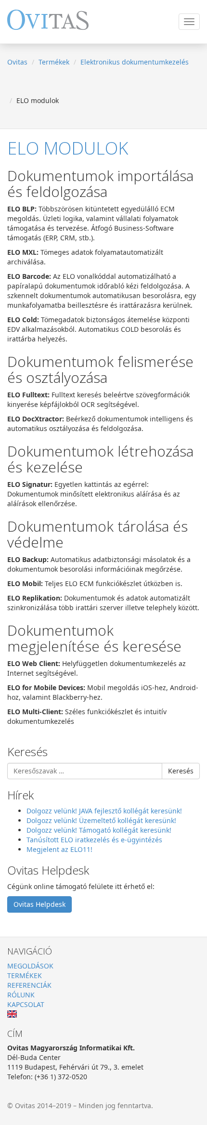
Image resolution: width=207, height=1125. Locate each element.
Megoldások (30, 965)
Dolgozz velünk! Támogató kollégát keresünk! (98, 830)
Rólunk (21, 994)
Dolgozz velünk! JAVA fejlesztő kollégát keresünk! (104, 810)
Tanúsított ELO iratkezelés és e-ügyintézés (94, 839)
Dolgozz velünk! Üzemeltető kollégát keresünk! (101, 820)
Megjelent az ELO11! (59, 849)
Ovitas (17, 61)
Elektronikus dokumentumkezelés (134, 61)
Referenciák (29, 985)
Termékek (54, 61)
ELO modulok (67, 148)
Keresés (181, 770)
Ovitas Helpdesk (39, 904)
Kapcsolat (25, 1004)
